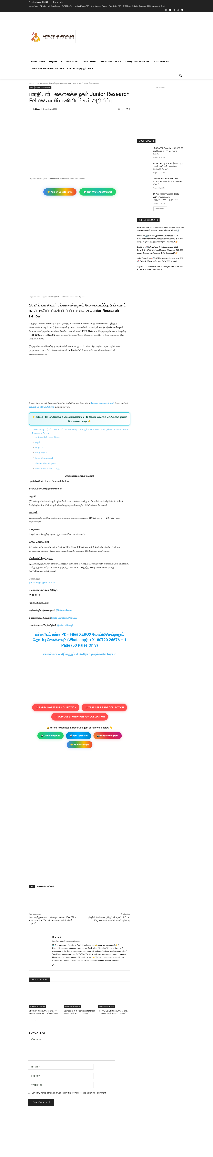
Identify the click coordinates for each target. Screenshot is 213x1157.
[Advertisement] (129, 36)
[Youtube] (182, 10)
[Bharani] (31, 109)
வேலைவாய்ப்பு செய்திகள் (43, 87)
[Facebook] (162, 10)
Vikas (139, 235)
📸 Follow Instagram (107, 735)
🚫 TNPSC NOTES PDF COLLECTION (55, 707)
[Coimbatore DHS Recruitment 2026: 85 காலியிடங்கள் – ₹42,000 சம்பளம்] (79, 997)
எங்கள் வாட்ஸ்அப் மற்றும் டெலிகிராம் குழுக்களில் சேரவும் (79, 654)
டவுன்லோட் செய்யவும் (67, 617)
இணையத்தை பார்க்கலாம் (102, 403)
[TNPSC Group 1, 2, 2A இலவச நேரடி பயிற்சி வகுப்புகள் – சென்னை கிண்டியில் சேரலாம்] (144, 167)
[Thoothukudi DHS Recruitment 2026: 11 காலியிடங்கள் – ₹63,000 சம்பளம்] (114, 997)
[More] (76, 116)
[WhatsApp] (178, 10)
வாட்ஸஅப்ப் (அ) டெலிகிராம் (41, 406)
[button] (180, 75)
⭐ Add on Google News (59, 191)
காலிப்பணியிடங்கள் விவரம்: (48, 437)
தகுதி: (38, 442)
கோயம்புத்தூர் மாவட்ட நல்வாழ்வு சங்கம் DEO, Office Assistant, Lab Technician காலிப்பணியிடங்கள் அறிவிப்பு (52, 920)
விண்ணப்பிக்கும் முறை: (46, 463)
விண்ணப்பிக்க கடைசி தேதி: (48, 468)
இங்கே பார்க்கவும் (64, 610)
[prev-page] (31, 1020)
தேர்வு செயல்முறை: (44, 457)
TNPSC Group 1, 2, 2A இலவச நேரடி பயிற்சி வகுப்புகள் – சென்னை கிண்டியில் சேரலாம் (168, 166)
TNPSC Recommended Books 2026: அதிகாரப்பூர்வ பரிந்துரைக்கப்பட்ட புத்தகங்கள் (166, 197)
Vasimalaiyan (143, 227)
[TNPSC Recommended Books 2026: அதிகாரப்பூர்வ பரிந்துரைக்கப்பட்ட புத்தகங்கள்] (144, 197)
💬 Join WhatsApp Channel (97, 191)
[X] (174, 10)
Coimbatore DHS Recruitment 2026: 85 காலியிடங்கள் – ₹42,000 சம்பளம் (167, 181)
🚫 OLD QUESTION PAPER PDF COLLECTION (79, 716)
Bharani (38, 109)
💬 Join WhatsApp (50, 735)
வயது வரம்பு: (41, 452)
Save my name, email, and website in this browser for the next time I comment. (69, 1092)
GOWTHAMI (142, 258)
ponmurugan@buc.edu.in (42, 582)
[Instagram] (166, 10)
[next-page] (35, 1020)
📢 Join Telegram (78, 735)
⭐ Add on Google (79, 744)
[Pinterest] (63, 116)
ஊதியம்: (39, 447)
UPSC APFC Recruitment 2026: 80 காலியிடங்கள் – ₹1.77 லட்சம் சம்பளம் (168, 151)
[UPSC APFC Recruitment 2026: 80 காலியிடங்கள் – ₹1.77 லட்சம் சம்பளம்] (45, 997)
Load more (159, 208)
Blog (38, 83)
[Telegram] (170, 10)
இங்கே (54, 617)
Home (31, 83)
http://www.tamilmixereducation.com (66, 941)
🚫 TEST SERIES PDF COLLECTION (104, 707)
